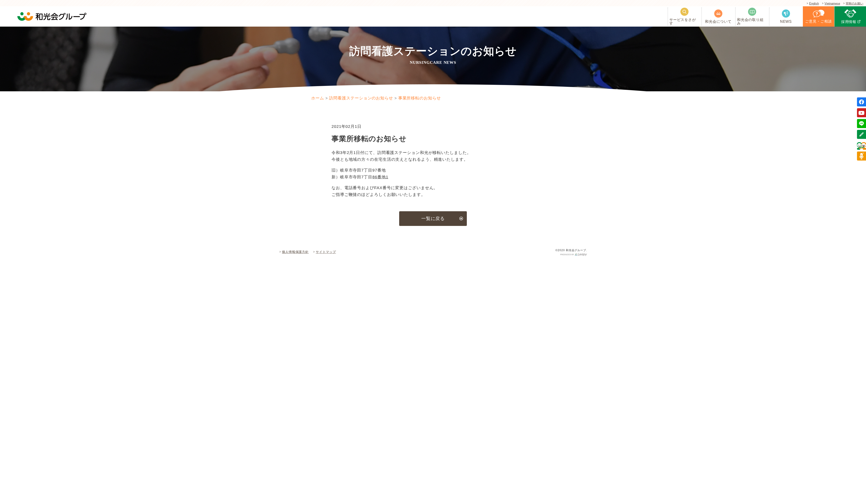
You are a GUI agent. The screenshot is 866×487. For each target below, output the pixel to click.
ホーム (317, 98)
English (814, 3)
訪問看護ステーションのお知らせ (361, 98)
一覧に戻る (433, 218)
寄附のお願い (854, 3)
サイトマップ (326, 252)
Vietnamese (832, 3)
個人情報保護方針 (295, 252)
